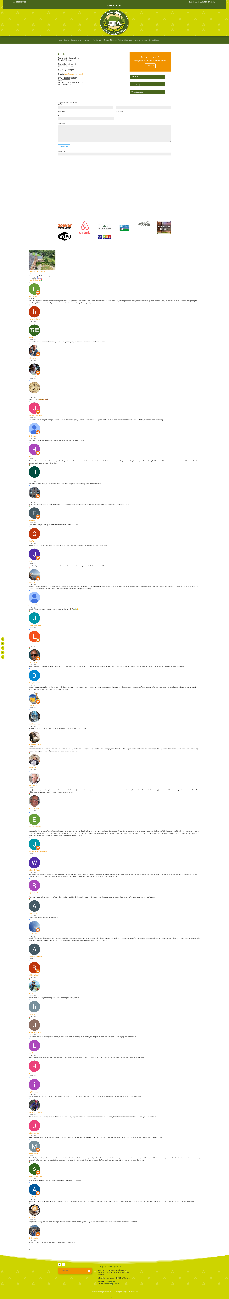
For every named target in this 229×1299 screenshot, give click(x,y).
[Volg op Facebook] (59, 1264)
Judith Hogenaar (34, 1133)
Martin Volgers (34, 1154)
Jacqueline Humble (35, 1032)
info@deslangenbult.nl (73, 74)
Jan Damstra (33, 786)
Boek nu (150, 65)
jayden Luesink (34, 395)
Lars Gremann (33, 644)
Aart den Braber (34, 1197)
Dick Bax (31, 993)
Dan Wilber (32, 1217)
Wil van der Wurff (34, 870)
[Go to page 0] (29, 1249)
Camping (66, 40)
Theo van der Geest (35, 1112)
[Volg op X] (63, 1264)
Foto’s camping (76, 40)
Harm (30, 1073)
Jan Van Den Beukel (35, 415)
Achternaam (119, 111)
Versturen (64, 146)
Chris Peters (33, 705)
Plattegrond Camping (109, 40)
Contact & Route (154, 40)
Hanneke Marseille (35, 744)
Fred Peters (32, 520)
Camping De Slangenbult (37, 272)
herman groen (33, 1014)
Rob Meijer (32, 358)
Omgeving (86, 40)
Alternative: (62, 151)
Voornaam (61, 111)
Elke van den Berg (35, 827)
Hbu (30, 457)
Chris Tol (31, 541)
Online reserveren (114, 2)
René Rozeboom (34, 724)
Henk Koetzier (33, 1238)
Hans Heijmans (34, 808)
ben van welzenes (34, 319)
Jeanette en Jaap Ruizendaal (38, 852)
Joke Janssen (33, 376)
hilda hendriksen (34, 934)
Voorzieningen (97, 40)
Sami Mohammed (35, 767)
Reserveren (137, 40)
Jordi (30, 562)
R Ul (30, 479)
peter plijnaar (33, 662)
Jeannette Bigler (34, 605)
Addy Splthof (33, 913)
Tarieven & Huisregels (125, 40)
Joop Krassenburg (35, 625)
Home (60, 40)
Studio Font (120, 1297)
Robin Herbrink (34, 975)
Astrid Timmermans (35, 957)
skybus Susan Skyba (35, 1176)
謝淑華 (31, 337)
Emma (31, 500)
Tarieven (134, 77)
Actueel (144, 40)
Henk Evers (32, 436)
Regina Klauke (33, 893)
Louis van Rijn (33, 296)
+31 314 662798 (110, 1282)
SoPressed (131, 1297)
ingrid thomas (33, 1092)
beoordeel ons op (35, 280)
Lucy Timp (32, 1053)
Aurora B (32, 582)
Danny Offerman (34, 683)
